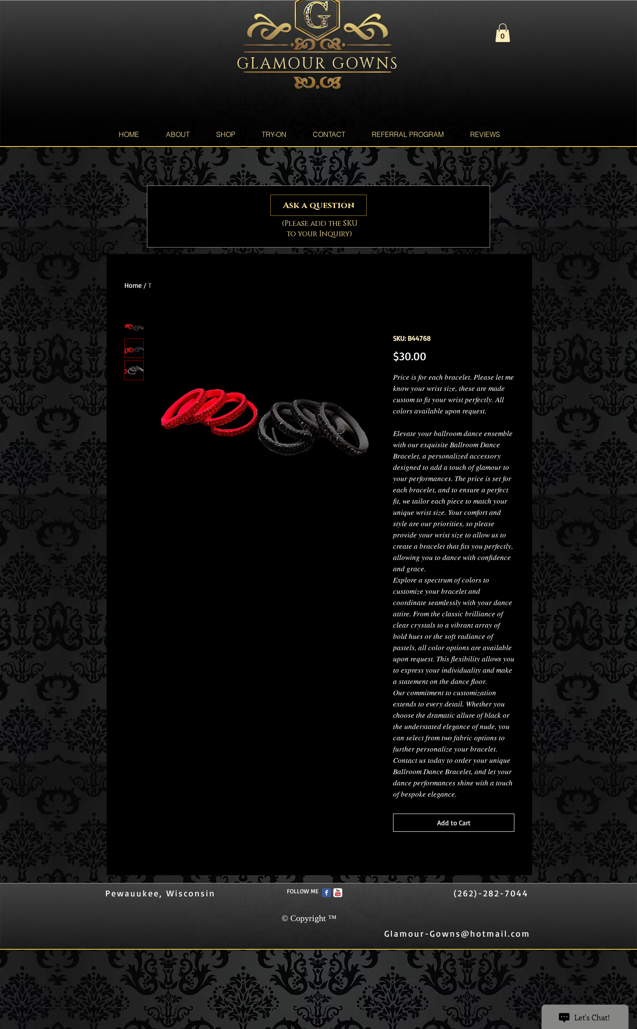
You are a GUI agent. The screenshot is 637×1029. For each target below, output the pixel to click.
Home (133, 285)
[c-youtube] (337, 892)
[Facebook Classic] (326, 892)
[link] (502, 32)
